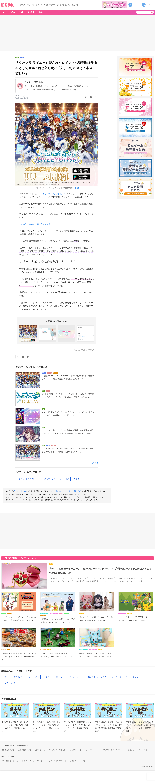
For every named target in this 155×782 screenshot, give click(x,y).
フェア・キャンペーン (75, 677)
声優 (21, 12)
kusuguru (5, 756)
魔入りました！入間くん (98, 677)
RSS (148, 5)
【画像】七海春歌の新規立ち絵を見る (35, 224)
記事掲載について (24, 750)
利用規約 (72, 750)
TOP (3, 12)
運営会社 (131, 750)
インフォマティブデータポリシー (112, 750)
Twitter (136, 5)
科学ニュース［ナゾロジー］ (32, 761)
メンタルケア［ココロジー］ (56, 761)
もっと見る (93, 463)
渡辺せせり (39, 82)
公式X (77, 188)
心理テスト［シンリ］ (78, 761)
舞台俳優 (31, 12)
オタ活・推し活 (9, 683)
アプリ (76, 479)
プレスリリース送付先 (57, 750)
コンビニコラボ (33, 677)
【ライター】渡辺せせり (27, 479)
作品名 (12, 12)
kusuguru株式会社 (20, 491)
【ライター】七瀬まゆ (53, 677)
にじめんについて (7, 750)
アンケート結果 (131, 677)
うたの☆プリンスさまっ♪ (54, 194)
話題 (68, 479)
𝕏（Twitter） (143, 750)
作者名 (41, 12)
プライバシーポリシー (88, 750)
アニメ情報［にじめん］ (10, 761)
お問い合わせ (40, 750)
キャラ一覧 (116, 677)
